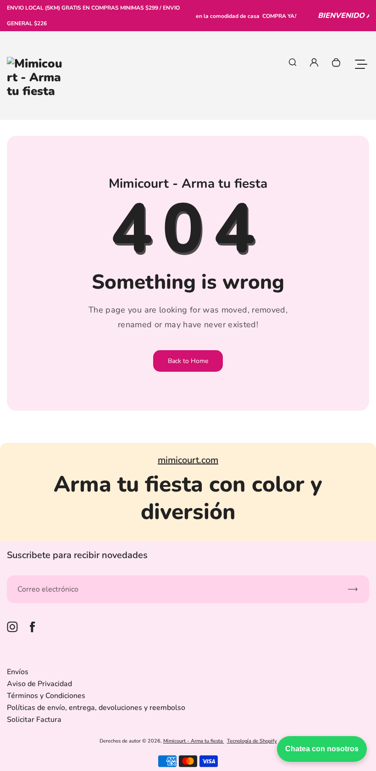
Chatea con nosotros (322, 749)
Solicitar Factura (34, 720)
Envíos (17, 672)
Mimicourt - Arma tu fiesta (193, 740)
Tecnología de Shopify (252, 740)
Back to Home (188, 361)
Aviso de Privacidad (39, 684)
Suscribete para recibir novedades (77, 555)
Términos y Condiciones (46, 696)
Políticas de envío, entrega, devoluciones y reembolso (96, 708)
